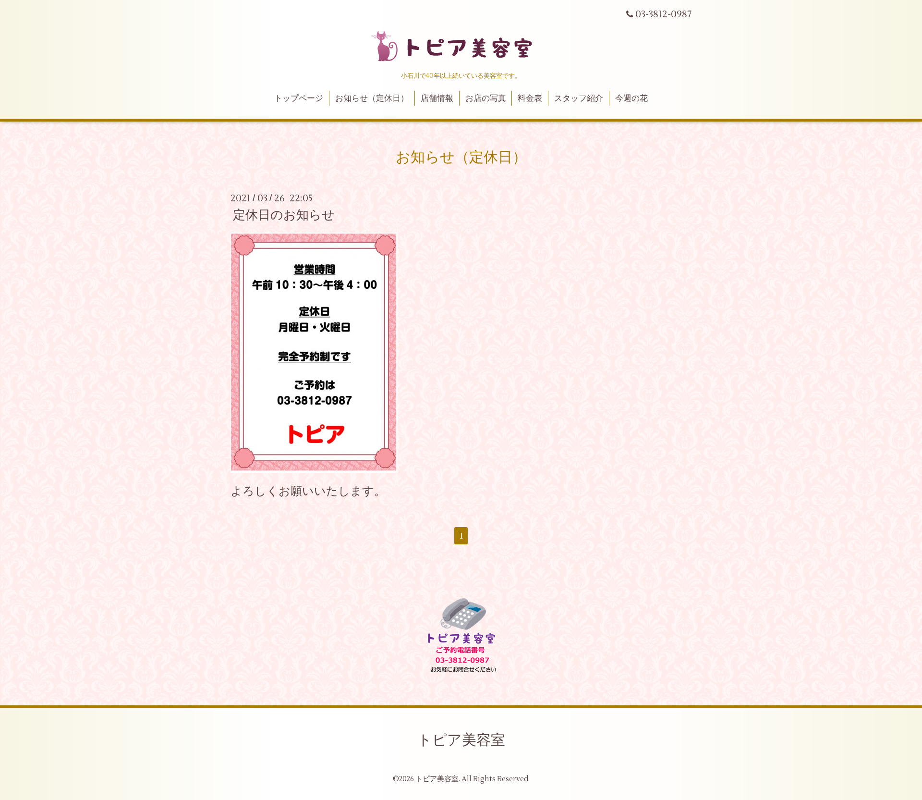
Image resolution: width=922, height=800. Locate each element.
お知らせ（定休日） (372, 98)
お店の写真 (485, 98)
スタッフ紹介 (578, 98)
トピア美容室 (461, 740)
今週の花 (631, 98)
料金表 (530, 98)
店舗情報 (437, 98)
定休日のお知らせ (284, 215)
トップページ (298, 98)
